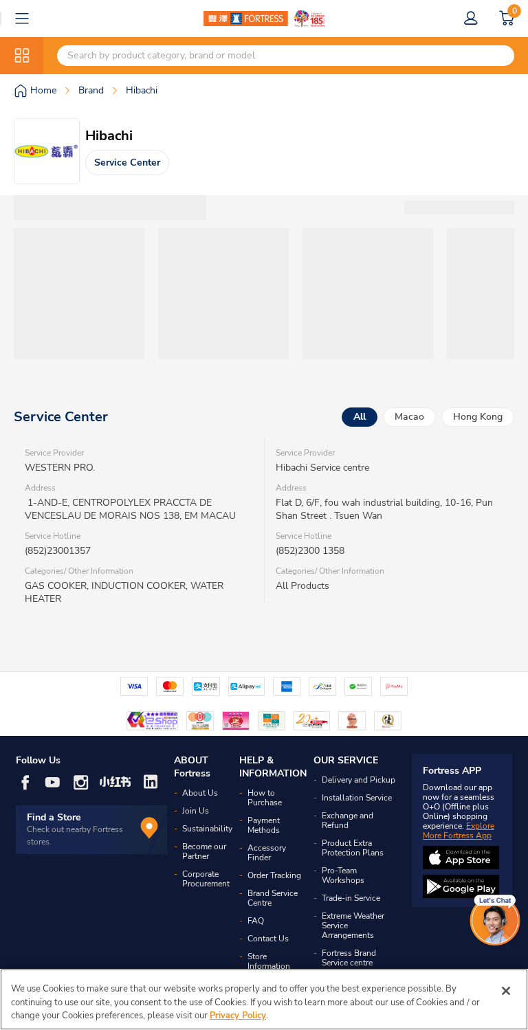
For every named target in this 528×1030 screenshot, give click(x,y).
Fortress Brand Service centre (349, 958)
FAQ (256, 920)
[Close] (506, 991)
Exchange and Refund (347, 820)
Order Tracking (274, 875)
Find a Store (54, 817)
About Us (200, 792)
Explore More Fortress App (458, 830)
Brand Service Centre (273, 898)
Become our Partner (204, 851)
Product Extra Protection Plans (353, 848)
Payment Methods (264, 825)
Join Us (195, 810)
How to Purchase (265, 797)
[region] (264, 999)
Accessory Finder (267, 852)
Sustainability (207, 828)
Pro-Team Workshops (343, 875)
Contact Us (268, 938)
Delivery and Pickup (358, 779)
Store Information (269, 961)
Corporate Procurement (206, 879)
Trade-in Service (351, 898)
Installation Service (357, 797)
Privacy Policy (238, 1015)
